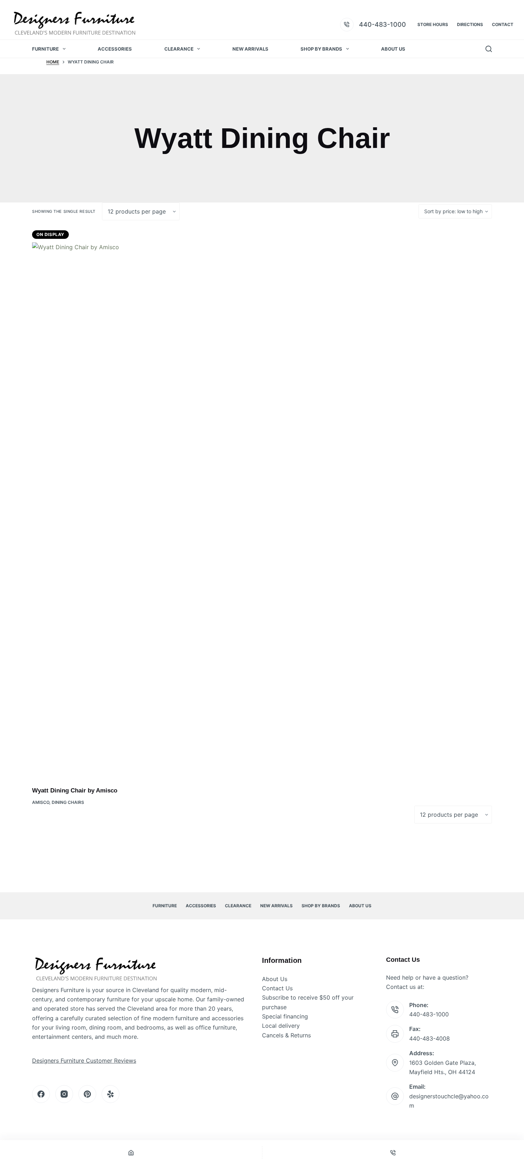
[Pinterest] (87, 1094)
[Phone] (393, 1153)
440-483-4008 (429, 1038)
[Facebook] (41, 1094)
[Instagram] (64, 1094)
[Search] (489, 49)
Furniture (45, 49)
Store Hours (432, 24)
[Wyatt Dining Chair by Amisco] (87, 509)
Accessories (115, 49)
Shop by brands (321, 49)
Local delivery (281, 1025)
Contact (502, 24)
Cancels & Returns (286, 1035)
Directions (470, 24)
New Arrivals (250, 49)
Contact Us (277, 988)
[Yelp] (110, 1094)
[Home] (131, 1153)
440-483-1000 (382, 24)
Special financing (285, 1016)
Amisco (40, 802)
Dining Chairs (68, 802)
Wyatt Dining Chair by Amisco (74, 790)
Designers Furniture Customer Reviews (84, 1060)
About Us (393, 49)
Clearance (179, 49)
